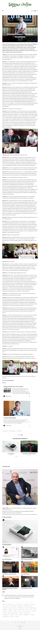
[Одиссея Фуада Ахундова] (29, 567)
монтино (24, 611)
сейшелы (12, 614)
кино (35, 609)
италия (15, 609)
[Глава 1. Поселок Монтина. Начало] (29, 552)
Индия (20, 604)
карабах (26, 609)
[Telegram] (35, 10)
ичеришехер (21, 609)
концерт (10, 611)
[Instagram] (33, 10)
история (10, 609)
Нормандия (32, 604)
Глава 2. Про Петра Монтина (7, 559)
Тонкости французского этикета (26, 588)
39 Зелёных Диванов (11, 453)
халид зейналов (6, 616)
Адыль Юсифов (11, 604)
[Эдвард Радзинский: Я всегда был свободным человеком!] (10, 581)
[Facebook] (31, 10)
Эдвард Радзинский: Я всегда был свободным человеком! (9, 589)
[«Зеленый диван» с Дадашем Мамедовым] (29, 446)
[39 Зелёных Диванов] (11, 446)
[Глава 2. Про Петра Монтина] (10, 552)
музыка (33, 611)
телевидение (26, 614)
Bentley (4, 604)
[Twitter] (32, 10)
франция (32, 614)
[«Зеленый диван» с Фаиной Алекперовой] (10, 567)
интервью (5, 609)
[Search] (37, 10)
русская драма (6, 614)
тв (16, 614)
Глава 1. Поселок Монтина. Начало (26, 559)
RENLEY (21, 626)
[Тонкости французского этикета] (29, 581)
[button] (3, 449)
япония (16, 616)
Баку (16, 604)
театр (20, 614)
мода (19, 611)
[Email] (34, 10)
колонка (5, 611)
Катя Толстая (26, 604)
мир (15, 611)
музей (28, 611)
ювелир (12, 616)
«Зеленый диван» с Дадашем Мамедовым (29, 453)
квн (31, 609)
